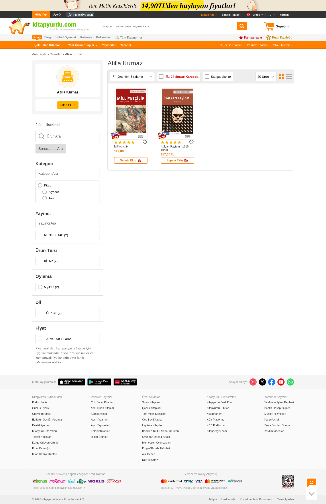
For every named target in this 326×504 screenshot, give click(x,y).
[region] (68, 191)
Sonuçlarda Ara (50, 149)
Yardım (284, 14)
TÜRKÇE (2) (53, 313)
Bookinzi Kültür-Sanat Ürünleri (160, 431)
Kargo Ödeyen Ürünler (45, 442)
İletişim (212, 499)
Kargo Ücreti (271, 419)
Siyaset (54, 192)
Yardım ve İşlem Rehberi (279, 402)
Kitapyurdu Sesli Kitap (220, 402)
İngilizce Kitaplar (152, 425)
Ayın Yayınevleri (100, 425)
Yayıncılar (109, 45)
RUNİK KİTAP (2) (56, 235)
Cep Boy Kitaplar (152, 419)
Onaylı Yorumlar (41, 413)
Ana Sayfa (39, 54)
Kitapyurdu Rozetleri (44, 431)
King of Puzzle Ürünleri (156, 448)
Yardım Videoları (274, 431)
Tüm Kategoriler (131, 37)
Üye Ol (57, 14)
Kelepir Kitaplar (100, 431)
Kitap (47, 185)
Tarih (52, 198)
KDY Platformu (215, 419)
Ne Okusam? (283, 45)
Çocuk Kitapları (232, 45)
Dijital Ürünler (99, 436)
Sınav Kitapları (258, 45)
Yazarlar (125, 45)
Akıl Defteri (148, 454)
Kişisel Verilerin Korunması (256, 499)
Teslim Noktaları (41, 436)
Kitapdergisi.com (217, 431)
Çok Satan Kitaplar (47, 45)
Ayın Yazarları (99, 419)
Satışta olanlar (221, 76)
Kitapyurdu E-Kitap (218, 408)
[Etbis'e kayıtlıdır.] (288, 481)
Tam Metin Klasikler (154, 413)
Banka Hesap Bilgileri (277, 408)
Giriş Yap (41, 14)
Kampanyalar (253, 37)
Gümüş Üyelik (40, 408)
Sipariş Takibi (230, 14)
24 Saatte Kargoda (184, 76)
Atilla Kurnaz (74, 54)
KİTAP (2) (51, 261)
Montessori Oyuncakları (156, 442)
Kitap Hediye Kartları (44, 454)
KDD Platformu (216, 425)
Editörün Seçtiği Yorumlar (47, 419)
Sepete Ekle (128, 160)
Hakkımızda (228, 499)
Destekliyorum (40, 425)
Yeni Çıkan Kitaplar (81, 45)
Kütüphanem (214, 413)
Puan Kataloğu (282, 37)
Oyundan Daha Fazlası (156, 436)
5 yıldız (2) (51, 287)
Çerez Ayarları (285, 499)
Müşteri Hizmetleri (275, 413)
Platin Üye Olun (83, 14)
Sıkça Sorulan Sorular (277, 425)
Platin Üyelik (39, 402)
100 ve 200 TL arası (58, 339)
